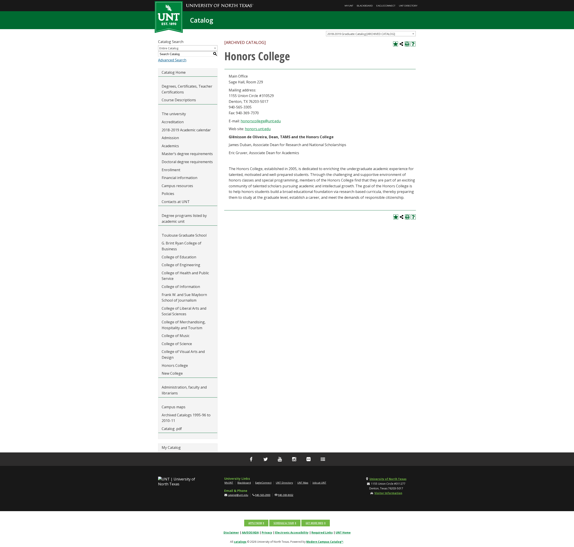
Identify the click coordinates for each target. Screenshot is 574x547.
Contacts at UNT (176, 201)
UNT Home (343, 532)
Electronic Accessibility (292, 532)
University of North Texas (388, 479)
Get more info (314, 523)
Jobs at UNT (319, 482)
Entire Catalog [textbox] (168, 48)
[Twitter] (265, 459)
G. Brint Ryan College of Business (181, 246)
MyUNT (349, 5)
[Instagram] (294, 459)
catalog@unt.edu (238, 495)
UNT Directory (408, 5)
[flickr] (308, 459)
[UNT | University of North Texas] (182, 481)
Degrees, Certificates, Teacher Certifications (187, 89)
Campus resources (177, 185)
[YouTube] (279, 459)
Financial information (179, 177)
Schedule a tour (284, 523)
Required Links (322, 532)
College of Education (179, 257)
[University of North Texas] (219, 2)
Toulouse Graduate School (184, 235)
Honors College (175, 365)
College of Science (177, 343)
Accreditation (173, 121)
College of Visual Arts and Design (183, 354)
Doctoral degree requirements (187, 161)
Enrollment (171, 169)
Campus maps (173, 406)
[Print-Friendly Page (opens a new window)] (407, 43)
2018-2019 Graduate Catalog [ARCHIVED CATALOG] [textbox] (361, 34)
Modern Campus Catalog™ (324, 542)
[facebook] (251, 459)
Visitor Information (388, 493)
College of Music (175, 335)
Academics (170, 145)
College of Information (181, 286)
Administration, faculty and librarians (184, 390)
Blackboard (365, 5)
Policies (168, 193)
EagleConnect (385, 5)
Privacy (267, 532)
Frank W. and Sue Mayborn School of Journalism (184, 297)
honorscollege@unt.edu (261, 121)
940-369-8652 (285, 495)
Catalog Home (174, 72)
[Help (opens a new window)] (413, 43)
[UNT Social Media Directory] (322, 459)
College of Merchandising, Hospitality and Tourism (184, 325)
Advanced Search (172, 60)
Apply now (255, 523)
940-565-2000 (262, 495)
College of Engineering (181, 264)
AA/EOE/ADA (250, 532)
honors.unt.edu (258, 128)
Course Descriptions (179, 99)
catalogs (240, 542)
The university (174, 113)
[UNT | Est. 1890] (169, 16)
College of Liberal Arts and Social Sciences (184, 311)
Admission (170, 137)
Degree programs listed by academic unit (184, 218)
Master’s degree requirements (187, 153)
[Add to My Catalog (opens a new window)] (395, 43)
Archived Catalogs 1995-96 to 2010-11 (186, 418)
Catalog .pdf (172, 428)
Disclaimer (231, 532)
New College (172, 373)
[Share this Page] (401, 43)
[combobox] (371, 33)
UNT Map (302, 482)
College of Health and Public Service (185, 275)
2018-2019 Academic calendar (186, 130)
